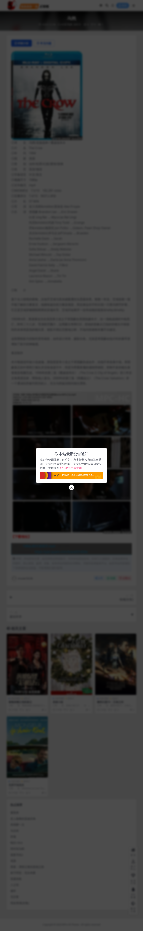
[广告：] (71, 474)
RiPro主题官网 (73, 468)
